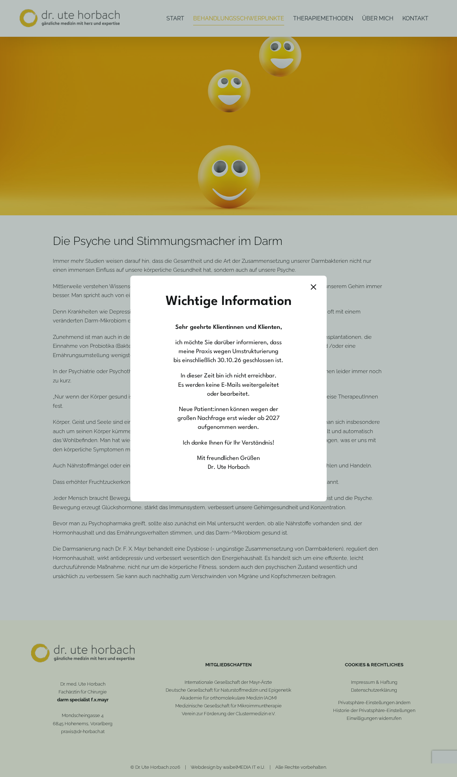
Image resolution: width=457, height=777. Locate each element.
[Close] (313, 287)
